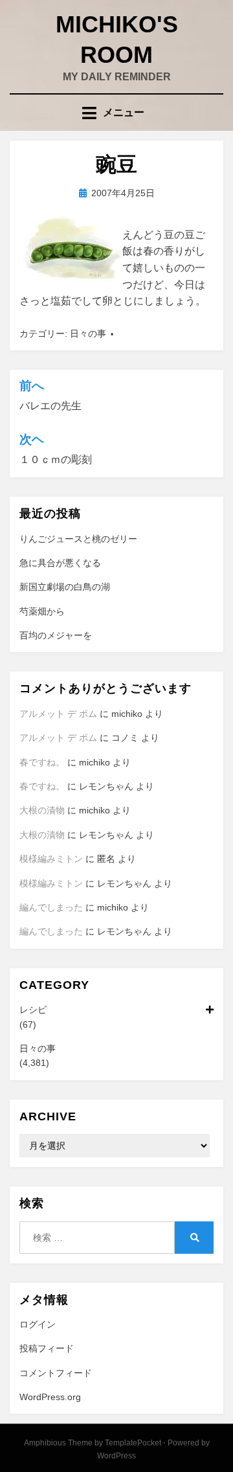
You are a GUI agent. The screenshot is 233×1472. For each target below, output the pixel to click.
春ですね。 (42, 762)
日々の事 (88, 333)
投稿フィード (46, 1348)
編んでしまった (51, 907)
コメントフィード (55, 1373)
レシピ (33, 1009)
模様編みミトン (51, 859)
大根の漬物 (42, 810)
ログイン (37, 1324)
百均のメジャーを (55, 635)
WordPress (116, 1455)
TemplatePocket (133, 1442)
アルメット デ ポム (58, 713)
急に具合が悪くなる (60, 563)
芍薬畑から (42, 611)
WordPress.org (50, 1397)
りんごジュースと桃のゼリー (78, 539)
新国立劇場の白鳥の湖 (64, 587)
